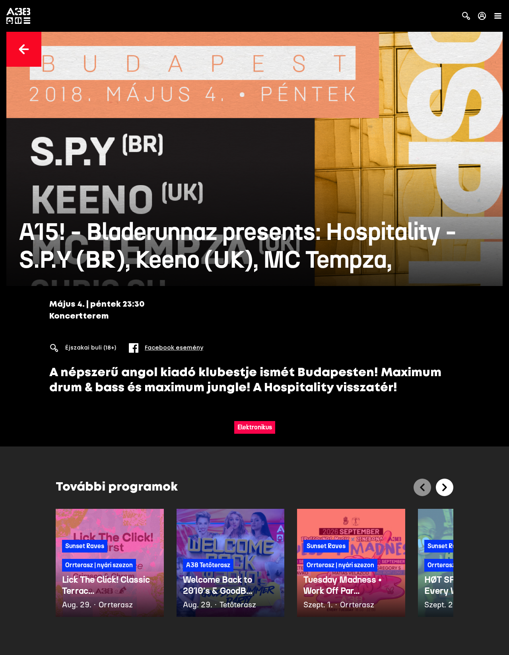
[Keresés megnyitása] (466, 16)
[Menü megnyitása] (498, 16)
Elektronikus (254, 427)
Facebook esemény (174, 348)
